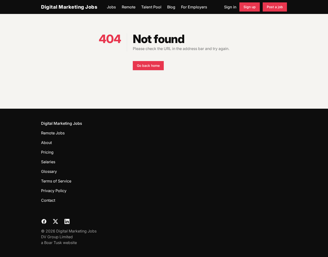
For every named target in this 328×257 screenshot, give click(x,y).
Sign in (230, 7)
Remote (128, 7)
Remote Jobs (53, 133)
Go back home (148, 65)
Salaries (48, 161)
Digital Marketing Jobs (69, 7)
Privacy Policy (54, 190)
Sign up (249, 7)
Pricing (47, 152)
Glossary (49, 171)
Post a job (275, 7)
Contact (48, 200)
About (46, 142)
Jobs (111, 7)
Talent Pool (151, 7)
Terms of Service (56, 181)
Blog (171, 7)
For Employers (194, 7)
